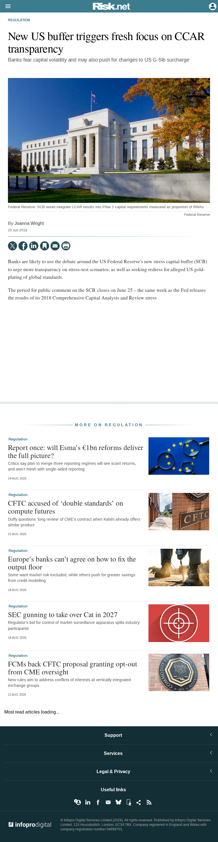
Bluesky (118, 802)
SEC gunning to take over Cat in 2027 (63, 614)
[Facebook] (23, 245)
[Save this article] (44, 245)
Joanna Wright (29, 223)
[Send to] (55, 245)
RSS (149, 802)
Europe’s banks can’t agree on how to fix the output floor (72, 563)
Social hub (138, 802)
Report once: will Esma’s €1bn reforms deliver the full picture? (75, 451)
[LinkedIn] (33, 245)
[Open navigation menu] (5, 6)
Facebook (98, 802)
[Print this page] (65, 245)
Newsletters (108, 802)
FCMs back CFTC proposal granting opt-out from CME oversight (72, 668)
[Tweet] (12, 245)
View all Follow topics (77, 802)
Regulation (19, 20)
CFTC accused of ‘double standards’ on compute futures (65, 507)
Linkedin (87, 802)
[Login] (212, 6)
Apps (128, 802)
